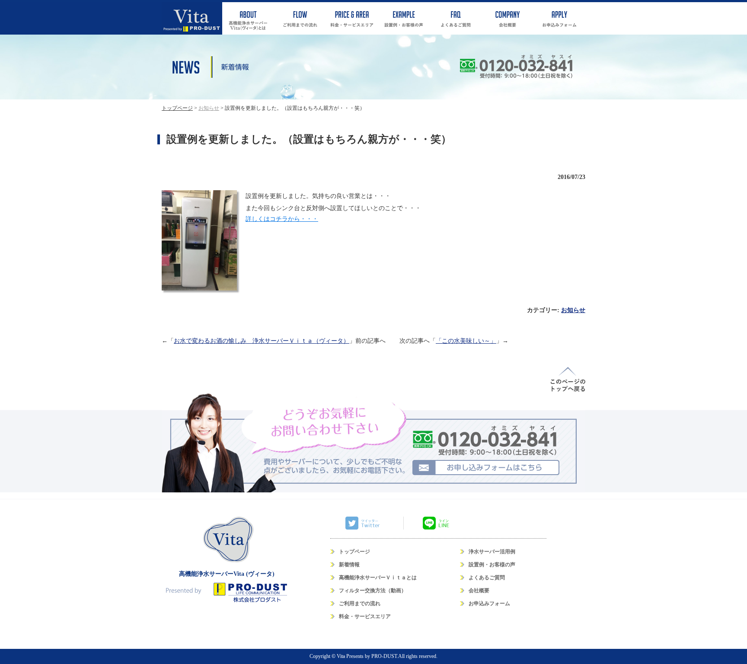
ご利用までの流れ (359, 603)
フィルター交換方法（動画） (372, 590)
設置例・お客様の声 (492, 565)
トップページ (354, 552)
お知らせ (573, 310)
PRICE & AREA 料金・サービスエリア (352, 18)
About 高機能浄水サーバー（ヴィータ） (248, 18)
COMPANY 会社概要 (507, 18)
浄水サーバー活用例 (492, 552)
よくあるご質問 (487, 578)
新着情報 (349, 565)
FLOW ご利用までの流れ (300, 18)
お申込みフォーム (489, 603)
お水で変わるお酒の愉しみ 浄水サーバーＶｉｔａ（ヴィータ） (261, 341)
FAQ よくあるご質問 (456, 18)
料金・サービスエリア (365, 616)
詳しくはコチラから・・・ (282, 219)
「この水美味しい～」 (466, 341)
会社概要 (479, 590)
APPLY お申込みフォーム (559, 18)
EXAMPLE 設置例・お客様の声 (404, 18)
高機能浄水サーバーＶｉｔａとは (378, 578)
